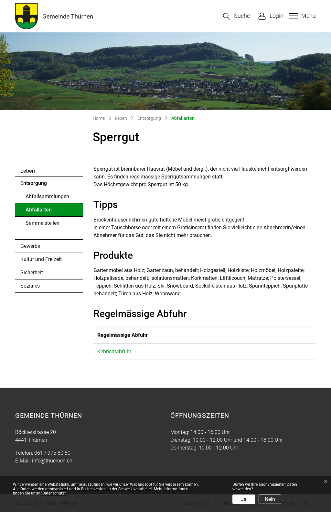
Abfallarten (43, 211)
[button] (236, 16)
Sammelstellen (42, 223)
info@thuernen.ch (52, 461)
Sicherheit (31, 272)
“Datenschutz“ (53, 493)
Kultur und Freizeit (41, 259)
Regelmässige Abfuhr (122, 335)
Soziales (30, 286)
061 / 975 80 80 (52, 453)
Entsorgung (33, 183)
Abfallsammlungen (47, 196)
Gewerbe (30, 246)
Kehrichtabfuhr (114, 351)
